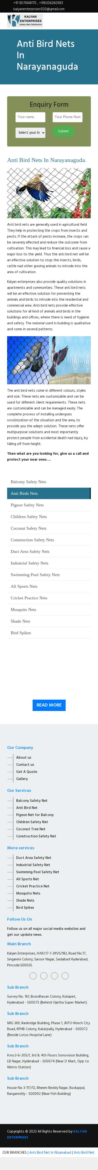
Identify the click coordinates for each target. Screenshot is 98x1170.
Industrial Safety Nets (29, 563)
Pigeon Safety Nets (27, 505)
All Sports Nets (24, 586)
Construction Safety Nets (32, 539)
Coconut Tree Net (30, 829)
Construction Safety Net (36, 836)
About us (23, 758)
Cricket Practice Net (32, 886)
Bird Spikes (21, 632)
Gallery (22, 779)
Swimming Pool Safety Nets (35, 574)
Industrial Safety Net (33, 865)
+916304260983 (51, 3)
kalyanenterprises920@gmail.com (38, 9)
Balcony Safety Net (32, 801)
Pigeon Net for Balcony (35, 815)
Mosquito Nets (23, 609)
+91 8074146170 (25, 3)
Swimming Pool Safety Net (37, 872)
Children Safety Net (32, 822)
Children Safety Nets (29, 516)
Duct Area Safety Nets (30, 551)
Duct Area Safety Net (33, 858)
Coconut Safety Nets (28, 528)
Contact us (25, 765)
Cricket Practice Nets (29, 598)
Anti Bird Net (27, 808)
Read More (49, 705)
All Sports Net (27, 879)
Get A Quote (26, 772)
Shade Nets (20, 621)
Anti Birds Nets (24, 493)
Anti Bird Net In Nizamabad (50, 1153)
